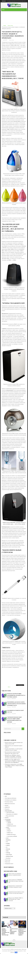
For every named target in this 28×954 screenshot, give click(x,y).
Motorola (8, 849)
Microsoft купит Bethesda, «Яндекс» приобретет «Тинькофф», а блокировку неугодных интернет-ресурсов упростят (13, 756)
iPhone (8, 829)
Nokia (7, 850)
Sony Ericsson (9, 854)
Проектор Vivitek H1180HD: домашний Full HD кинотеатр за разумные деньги (16, 695)
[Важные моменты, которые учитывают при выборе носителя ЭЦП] (6, 924)
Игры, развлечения (10, 815)
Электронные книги (9, 863)
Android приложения (11, 825)
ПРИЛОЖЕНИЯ (8, 810)
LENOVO (8, 845)
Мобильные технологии (10, 803)
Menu (3, 9)
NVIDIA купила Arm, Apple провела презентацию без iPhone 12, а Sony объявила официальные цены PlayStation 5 (14, 761)
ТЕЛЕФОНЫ (7, 819)
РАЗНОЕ (6, 817)
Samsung (8, 852)
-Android (9, 822)
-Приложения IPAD (10, 812)
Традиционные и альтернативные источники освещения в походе (15, 886)
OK (16, 952)
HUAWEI (8, 843)
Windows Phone (9, 856)
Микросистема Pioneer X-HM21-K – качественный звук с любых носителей (16, 899)
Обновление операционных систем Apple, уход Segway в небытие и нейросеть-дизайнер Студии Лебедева (14, 765)
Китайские (8, 858)
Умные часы (7, 861)
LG (6, 847)
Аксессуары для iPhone (12, 836)
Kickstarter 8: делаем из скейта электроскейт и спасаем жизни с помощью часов (16, 704)
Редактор (9, 698)
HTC (7, 841)
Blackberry (8, 839)
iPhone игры (10, 832)
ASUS (7, 838)
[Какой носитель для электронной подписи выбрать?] (14, 924)
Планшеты (7, 809)
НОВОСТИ (7, 807)
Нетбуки (6, 805)
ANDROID (8, 820)
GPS (6, 796)
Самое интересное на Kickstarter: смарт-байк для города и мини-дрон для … (16, 881)
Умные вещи (10, 25)
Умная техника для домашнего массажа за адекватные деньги (15, 874)
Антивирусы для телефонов (10, 799)
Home (4, 25)
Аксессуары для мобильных (10, 798)
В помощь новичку (9, 801)
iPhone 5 (9, 830)
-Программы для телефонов (11, 814)
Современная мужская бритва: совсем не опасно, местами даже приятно (16, 892)
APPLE (7, 827)
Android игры (10, 824)
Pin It (9, 687)
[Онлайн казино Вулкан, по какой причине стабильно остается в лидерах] (22, 924)
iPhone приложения (11, 834)
